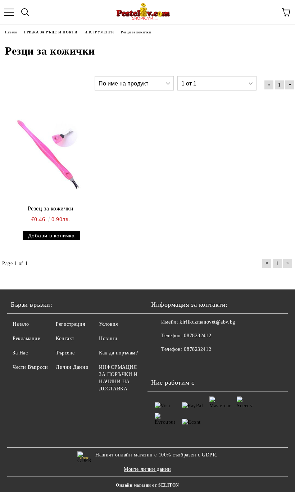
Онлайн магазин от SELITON (147, 485)
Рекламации (27, 338)
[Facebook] (160, 364)
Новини (108, 338)
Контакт (65, 338)
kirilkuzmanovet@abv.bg (207, 322)
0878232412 (197, 335)
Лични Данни (72, 367)
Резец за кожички (51, 208)
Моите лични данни (147, 469)
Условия (108, 324)
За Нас (20, 353)
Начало (21, 324)
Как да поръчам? (118, 353)
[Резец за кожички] (45, 152)
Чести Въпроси (30, 367)
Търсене (65, 353)
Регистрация (70, 324)
